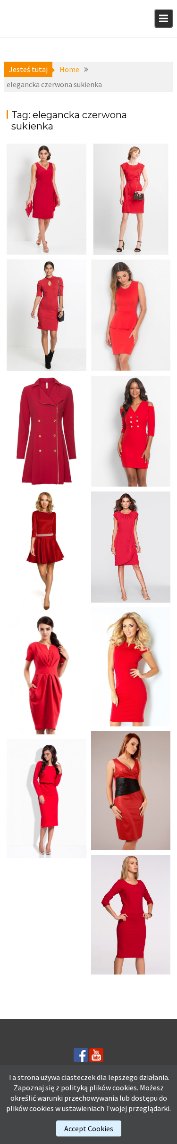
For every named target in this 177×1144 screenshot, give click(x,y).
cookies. (125, 1087)
